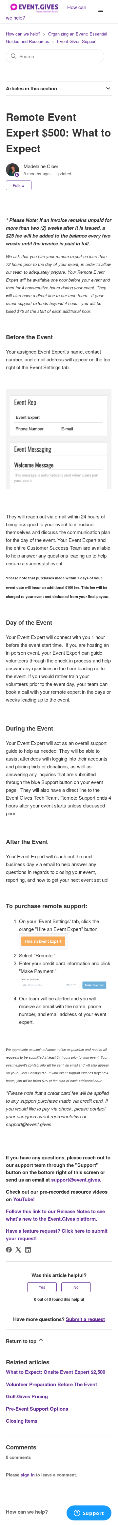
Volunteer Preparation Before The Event (51, 1384)
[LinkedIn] (28, 1250)
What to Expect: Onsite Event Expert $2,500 (55, 1371)
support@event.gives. (76, 1179)
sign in (28, 1475)
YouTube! (24, 1199)
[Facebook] (9, 1250)
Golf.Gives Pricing (27, 1396)
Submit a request (85, 1319)
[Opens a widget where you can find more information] (88, 1513)
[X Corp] (18, 1250)
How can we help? (23, 34)
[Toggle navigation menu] (100, 12)
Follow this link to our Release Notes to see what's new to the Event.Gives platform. (55, 1215)
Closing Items (21, 1420)
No (76, 1287)
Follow (19, 185)
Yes (42, 1287)
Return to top (22, 1340)
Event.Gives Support (77, 41)
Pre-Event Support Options (37, 1408)
